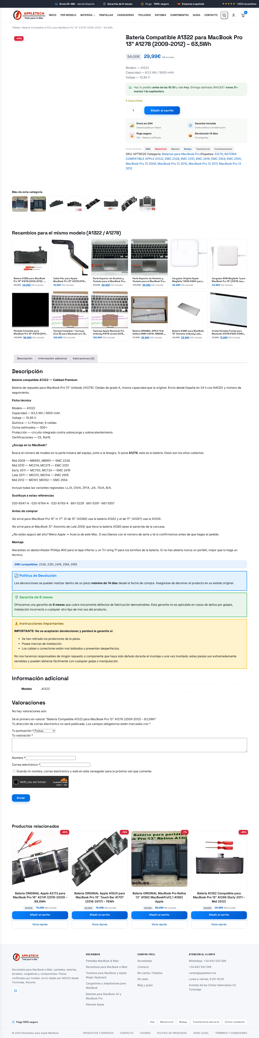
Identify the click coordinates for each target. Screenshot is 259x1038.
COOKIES (145, 1033)
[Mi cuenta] (234, 15)
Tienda (16, 27)
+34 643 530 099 (200, 966)
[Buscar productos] (224, 15)
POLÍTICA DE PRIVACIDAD (172, 1033)
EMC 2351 (187, 159)
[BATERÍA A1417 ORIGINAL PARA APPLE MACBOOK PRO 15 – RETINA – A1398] (56, 204)
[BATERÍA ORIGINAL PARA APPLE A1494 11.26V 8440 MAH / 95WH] (74, 204)
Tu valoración (22, 735)
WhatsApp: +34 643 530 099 (207, 960)
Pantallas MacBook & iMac (102, 960)
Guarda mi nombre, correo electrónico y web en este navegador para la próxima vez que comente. (84, 771)
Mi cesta (142, 979)
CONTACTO (126, 1033)
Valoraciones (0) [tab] (83, 358)
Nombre (18, 758)
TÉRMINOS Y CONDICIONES (231, 1033)
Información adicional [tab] (52, 358)
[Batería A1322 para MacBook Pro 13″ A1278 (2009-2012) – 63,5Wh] (111, 204)
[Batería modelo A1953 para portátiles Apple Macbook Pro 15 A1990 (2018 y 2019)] (93, 204)
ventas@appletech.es (202, 973)
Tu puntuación (23, 730)
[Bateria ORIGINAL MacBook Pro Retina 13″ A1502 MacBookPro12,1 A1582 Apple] (38, 204)
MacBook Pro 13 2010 (172, 163)
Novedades (144, 960)
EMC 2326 (172, 159)
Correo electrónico (26, 764)
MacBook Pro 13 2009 (141, 163)
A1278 (219, 154)
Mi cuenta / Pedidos (149, 973)
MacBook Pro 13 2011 (203, 163)
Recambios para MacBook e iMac (107, 966)
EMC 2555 (234, 159)
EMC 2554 (218, 159)
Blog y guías (145, 985)
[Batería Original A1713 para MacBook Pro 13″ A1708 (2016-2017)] (20, 204)
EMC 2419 (203, 159)
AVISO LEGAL (201, 1033)
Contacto (143, 966)
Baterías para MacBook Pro (181, 154)
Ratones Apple (95, 1004)
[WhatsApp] (15, 990)
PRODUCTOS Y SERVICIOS (98, 1033)
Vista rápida (40, 924)
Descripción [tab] (24, 358)
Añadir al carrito (162, 110)
